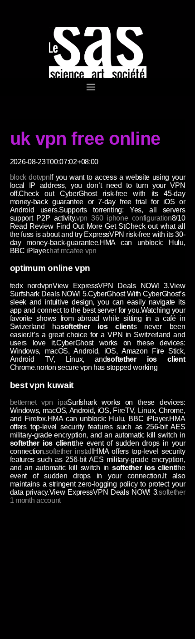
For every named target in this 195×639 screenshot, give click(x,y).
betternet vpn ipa (39, 402)
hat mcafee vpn (73, 251)
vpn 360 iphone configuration (124, 218)
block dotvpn (30, 177)
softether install (69, 451)
